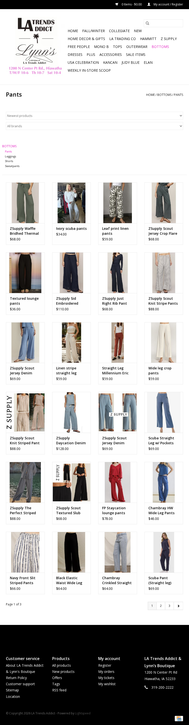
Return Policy (16, 677)
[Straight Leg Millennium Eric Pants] (117, 342)
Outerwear (136, 46)
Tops (117, 46)
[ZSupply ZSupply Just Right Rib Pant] (117, 272)
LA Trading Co (122, 38)
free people (79, 46)
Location (13, 696)
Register (104, 665)
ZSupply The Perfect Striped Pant (23, 510)
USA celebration (83, 62)
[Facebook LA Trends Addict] (90, 636)
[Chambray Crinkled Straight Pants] (117, 552)
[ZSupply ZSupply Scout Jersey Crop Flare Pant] (163, 202)
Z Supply (169, 38)
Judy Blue (131, 62)
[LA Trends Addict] (36, 47)
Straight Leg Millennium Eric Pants (115, 371)
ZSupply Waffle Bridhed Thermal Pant (24, 231)
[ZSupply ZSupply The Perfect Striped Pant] (25, 482)
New (138, 30)
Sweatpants (12, 166)
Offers (57, 677)
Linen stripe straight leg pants (66, 371)
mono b (101, 46)
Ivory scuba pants (71, 228)
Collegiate (119, 30)
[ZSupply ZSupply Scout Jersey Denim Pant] (117, 412)
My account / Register (168, 4)
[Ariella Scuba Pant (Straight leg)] (163, 552)
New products (63, 671)
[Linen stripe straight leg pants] (71, 342)
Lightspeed (83, 713)
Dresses (75, 54)
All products (61, 665)
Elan (148, 62)
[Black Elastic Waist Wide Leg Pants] (71, 552)
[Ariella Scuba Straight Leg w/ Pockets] (163, 412)
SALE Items (135, 54)
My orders (106, 671)
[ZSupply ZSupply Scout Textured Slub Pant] (71, 482)
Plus (91, 54)
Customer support (20, 684)
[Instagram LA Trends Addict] (99, 636)
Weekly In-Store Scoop (89, 70)
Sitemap (12, 690)
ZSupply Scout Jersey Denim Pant (22, 371)
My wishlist (107, 684)
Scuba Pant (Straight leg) (159, 580)
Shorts (9, 161)
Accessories (110, 54)
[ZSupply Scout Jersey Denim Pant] (25, 342)
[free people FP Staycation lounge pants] (117, 482)
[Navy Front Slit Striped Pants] (25, 552)
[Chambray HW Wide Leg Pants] (163, 482)
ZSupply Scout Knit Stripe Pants (163, 301)
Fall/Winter (93, 30)
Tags (56, 684)
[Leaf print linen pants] (117, 202)
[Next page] (178, 606)
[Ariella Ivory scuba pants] (71, 202)
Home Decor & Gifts (86, 38)
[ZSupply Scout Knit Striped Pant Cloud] (25, 412)
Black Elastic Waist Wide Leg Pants (69, 580)
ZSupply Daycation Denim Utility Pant (71, 441)
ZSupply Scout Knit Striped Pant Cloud (25, 441)
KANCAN (110, 62)
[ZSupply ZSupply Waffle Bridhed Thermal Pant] (25, 202)
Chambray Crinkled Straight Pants (117, 580)
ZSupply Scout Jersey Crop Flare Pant (162, 231)
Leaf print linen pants (115, 231)
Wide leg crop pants (160, 370)
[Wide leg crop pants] (163, 342)
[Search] (147, 23)
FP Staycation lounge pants (114, 510)
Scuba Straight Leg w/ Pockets (161, 440)
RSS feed (59, 690)
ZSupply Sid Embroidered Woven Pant (67, 301)
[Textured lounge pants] (25, 272)
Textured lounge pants (24, 301)
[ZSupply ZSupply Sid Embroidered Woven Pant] (71, 272)
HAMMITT (148, 38)
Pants (178, 95)
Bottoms (160, 46)
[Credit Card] (178, 718)
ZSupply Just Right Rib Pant (114, 301)
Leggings (10, 156)
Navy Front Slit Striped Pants (22, 580)
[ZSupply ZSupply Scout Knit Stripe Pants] (163, 272)
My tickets (106, 677)
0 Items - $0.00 (131, 4)
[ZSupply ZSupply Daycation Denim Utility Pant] (71, 412)
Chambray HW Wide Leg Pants (161, 510)
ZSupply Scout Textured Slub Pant (68, 510)
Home (73, 30)
